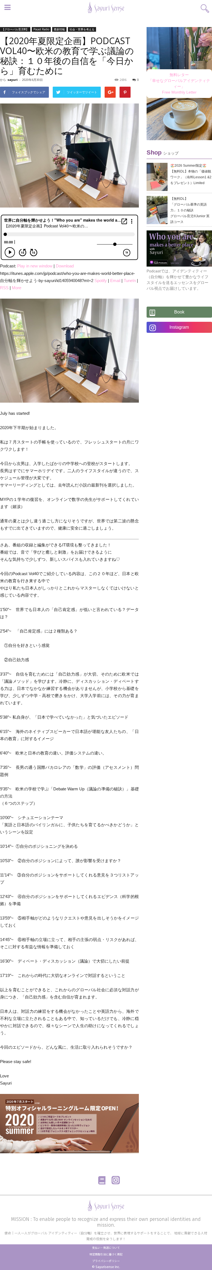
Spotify (100, 280)
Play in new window (34, 266)
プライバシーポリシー (106, 1261)
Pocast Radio (41, 29)
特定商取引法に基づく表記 (106, 1254)
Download (65, 266)
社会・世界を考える (82, 29)
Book (179, 312)
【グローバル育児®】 (15, 29)
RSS (4, 287)
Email (115, 280)
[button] (205, 6)
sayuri (12, 80)
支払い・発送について (106, 1247)
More (16, 287)
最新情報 (59, 29)
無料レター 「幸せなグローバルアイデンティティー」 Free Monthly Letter (179, 83)
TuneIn (130, 280)
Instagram (179, 327)
